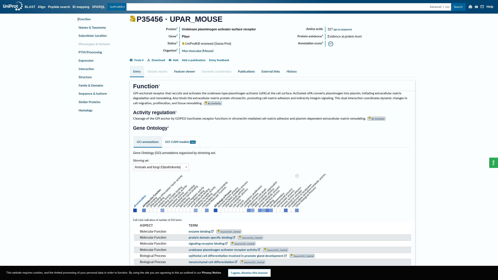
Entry (137, 71)
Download (158, 60)
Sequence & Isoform (93, 93)
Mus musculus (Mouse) (197, 50)
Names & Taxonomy (92, 27)
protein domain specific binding (210, 237)
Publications (246, 71)
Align (42, 7)
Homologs (85, 110)
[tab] (137, 71)
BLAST (30, 7)
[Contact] (482, 7)
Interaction (86, 69)
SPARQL (98, 7)
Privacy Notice (211, 272)
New (192, 142)
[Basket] (476, 7)
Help (490, 6)
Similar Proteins (89, 102)
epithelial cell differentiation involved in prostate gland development (236, 255)
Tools (137, 60)
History (292, 71)
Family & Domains (91, 85)
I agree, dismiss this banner (249, 272)
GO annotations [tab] (148, 142)
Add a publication (194, 60)
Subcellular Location (93, 35)
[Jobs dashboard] (470, 7)
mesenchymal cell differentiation (211, 262)
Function (85, 19)
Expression (86, 60)
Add (175, 60)
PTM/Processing (90, 52)
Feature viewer (184, 71)
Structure (85, 77)
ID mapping (81, 7)
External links (270, 71)
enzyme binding (199, 231)
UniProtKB (116, 6)
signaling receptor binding (206, 243)
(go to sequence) (343, 29)
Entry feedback (219, 60)
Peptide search (59, 7)
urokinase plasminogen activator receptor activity (223, 249)
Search (458, 6)
